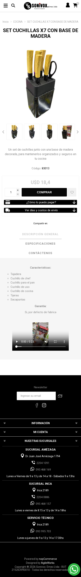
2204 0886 (43, 497)
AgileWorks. (48, 562)
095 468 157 (43, 503)
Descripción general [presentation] (40, 234)
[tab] (40, 234)
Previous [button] (4, 132)
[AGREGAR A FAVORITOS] (72, 192)
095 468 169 (43, 469)
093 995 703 (43, 531)
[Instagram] (44, 405)
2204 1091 (43, 463)
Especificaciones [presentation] (40, 243)
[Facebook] (37, 405)
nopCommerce (48, 558)
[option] (14, 132)
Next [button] (77, 132)
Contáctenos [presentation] (40, 253)
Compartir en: (40, 223)
